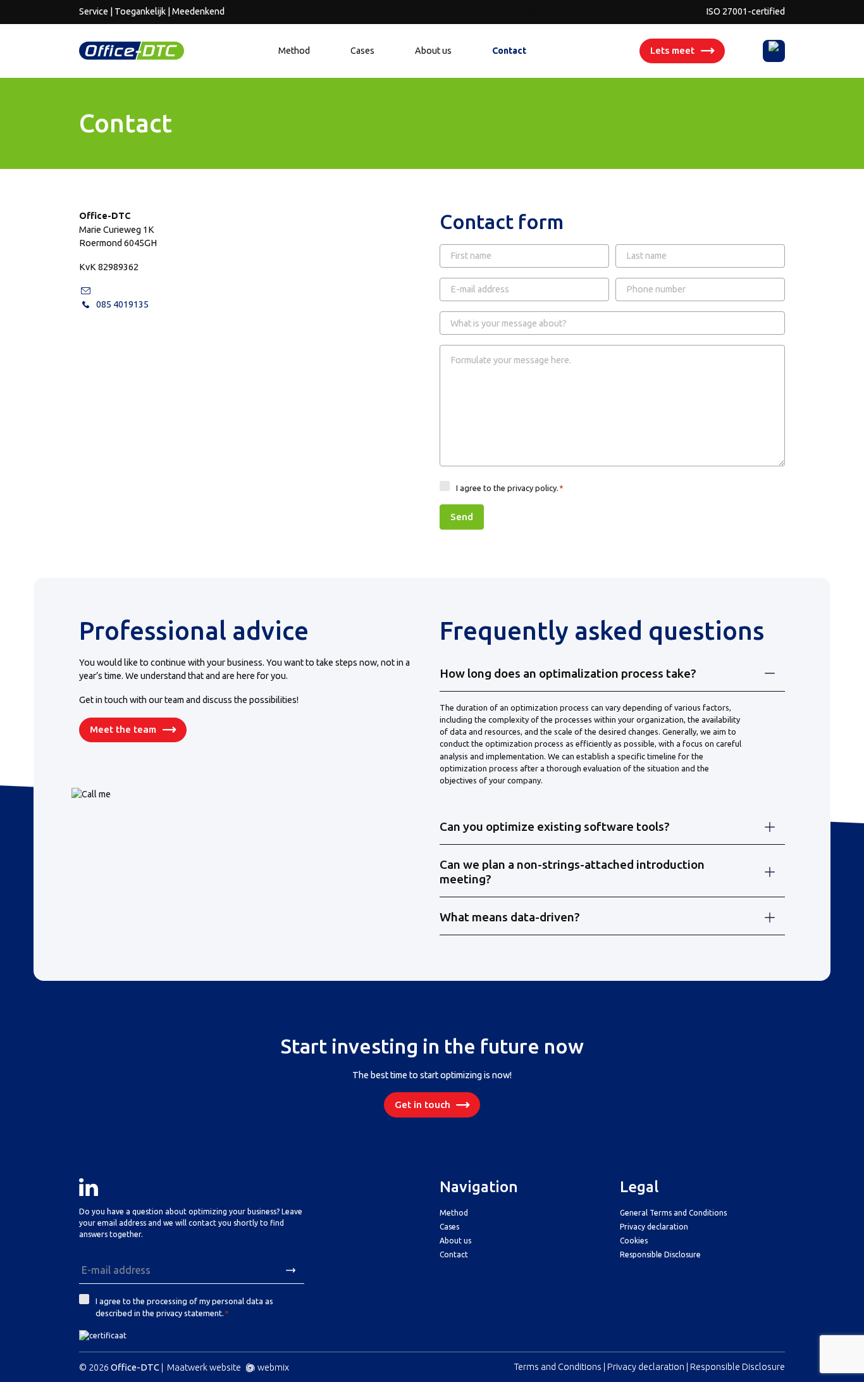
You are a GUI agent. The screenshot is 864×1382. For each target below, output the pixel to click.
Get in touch (422, 1104)
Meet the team (123, 729)
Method (294, 51)
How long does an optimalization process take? (568, 673)
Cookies (634, 1240)
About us (433, 51)
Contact (509, 51)
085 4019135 (122, 304)
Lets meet (672, 50)
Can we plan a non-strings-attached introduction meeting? (572, 871)
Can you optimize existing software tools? (555, 826)
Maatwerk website (204, 1367)
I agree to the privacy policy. (510, 487)
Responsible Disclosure (660, 1254)
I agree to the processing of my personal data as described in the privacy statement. (184, 1307)
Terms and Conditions (558, 1367)
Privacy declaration (654, 1227)
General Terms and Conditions (673, 1213)
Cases (362, 51)
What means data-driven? (510, 917)
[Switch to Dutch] (774, 50)
